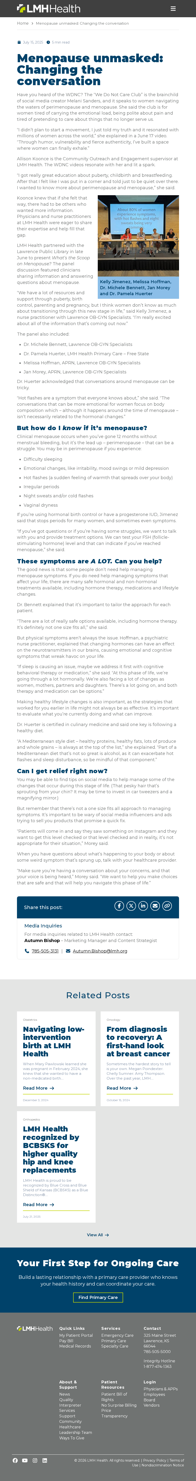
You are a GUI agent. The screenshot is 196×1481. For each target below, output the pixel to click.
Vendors (151, 1405)
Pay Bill (66, 1341)
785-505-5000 (157, 1351)
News (64, 1394)
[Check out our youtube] (25, 1461)
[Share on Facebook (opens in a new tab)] (119, 906)
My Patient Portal (76, 1335)
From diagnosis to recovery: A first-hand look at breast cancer (138, 1041)
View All (95, 1235)
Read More (35, 1088)
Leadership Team (75, 1432)
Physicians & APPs (161, 1389)
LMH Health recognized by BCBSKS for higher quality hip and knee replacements (51, 1150)
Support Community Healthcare (70, 1421)
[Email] (155, 906)
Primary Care (113, 1341)
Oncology (113, 1019)
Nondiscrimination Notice (163, 1465)
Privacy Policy (154, 1460)
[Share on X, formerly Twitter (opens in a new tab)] (131, 906)
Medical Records (75, 1346)
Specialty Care (114, 1346)
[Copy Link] (167, 906)
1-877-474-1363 (158, 1366)
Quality (66, 1400)
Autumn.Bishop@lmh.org (100, 951)
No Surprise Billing (119, 1405)
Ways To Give (71, 1438)
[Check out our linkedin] (45, 1461)
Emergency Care (117, 1335)
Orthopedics (31, 1119)
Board (149, 1400)
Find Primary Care (98, 1297)
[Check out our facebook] (15, 1461)
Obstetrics (30, 1019)
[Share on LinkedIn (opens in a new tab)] (143, 906)
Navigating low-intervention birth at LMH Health (53, 1041)
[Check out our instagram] (35, 1461)
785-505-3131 (45, 951)
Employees (154, 1394)
